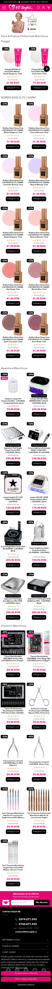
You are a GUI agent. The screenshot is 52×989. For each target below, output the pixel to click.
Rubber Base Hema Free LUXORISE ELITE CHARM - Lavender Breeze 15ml (13, 183)
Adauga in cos (13, 88)
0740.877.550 (28, 924)
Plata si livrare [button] (10, 946)
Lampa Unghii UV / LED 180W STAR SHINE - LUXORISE (13, 500)
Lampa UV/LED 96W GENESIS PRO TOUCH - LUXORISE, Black (39, 401)
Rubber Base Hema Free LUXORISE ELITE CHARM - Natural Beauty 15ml (39, 235)
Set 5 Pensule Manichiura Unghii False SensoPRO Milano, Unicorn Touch (13, 868)
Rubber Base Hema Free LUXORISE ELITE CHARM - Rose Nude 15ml (39, 340)
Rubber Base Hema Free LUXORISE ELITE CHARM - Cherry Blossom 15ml (39, 130)
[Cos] (48, 7)
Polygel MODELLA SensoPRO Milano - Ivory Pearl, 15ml (39, 72)
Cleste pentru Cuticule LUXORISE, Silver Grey (39, 763)
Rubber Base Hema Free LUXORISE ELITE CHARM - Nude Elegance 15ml (13, 235)
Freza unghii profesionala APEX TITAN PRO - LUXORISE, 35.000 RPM (39, 450)
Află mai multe (21, 968)
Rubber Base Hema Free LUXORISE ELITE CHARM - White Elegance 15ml (13, 130)
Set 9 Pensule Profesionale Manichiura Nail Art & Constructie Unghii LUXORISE (39, 816)
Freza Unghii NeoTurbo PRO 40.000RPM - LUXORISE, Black (13, 549)
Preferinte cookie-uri (26, 985)
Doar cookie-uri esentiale (26, 979)
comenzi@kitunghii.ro (26, 932)
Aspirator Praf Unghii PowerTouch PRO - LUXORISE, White (13, 450)
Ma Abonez (42, 903)
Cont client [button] (9, 952)
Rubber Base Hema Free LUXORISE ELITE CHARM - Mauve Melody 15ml (39, 183)
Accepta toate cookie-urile (26, 973)
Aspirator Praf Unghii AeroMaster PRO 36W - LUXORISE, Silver (13, 601)
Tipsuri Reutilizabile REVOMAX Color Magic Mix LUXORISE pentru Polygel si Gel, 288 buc (39, 659)
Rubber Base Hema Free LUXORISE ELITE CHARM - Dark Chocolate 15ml (13, 340)
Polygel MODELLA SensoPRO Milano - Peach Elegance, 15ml (12, 72)
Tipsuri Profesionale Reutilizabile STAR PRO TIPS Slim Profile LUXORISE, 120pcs (13, 711)
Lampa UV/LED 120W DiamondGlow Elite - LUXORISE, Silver (39, 500)
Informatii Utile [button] (11, 940)
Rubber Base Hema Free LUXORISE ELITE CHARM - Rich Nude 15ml (13, 287)
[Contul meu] (43, 7)
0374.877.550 (28, 919)
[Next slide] (47, 69)
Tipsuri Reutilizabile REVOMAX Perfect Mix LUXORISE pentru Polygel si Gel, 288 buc (13, 659)
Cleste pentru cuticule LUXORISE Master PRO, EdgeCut (13, 763)
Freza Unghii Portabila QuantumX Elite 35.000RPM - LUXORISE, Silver (39, 550)
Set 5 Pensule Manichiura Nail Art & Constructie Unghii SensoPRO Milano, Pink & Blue (13, 816)
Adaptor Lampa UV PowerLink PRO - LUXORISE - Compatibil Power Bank (13, 401)
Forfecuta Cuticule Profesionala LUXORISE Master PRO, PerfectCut (39, 711)
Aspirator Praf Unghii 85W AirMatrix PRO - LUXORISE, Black (39, 601)
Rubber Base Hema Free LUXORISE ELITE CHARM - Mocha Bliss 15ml (39, 287)
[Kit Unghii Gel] (21, 7)
